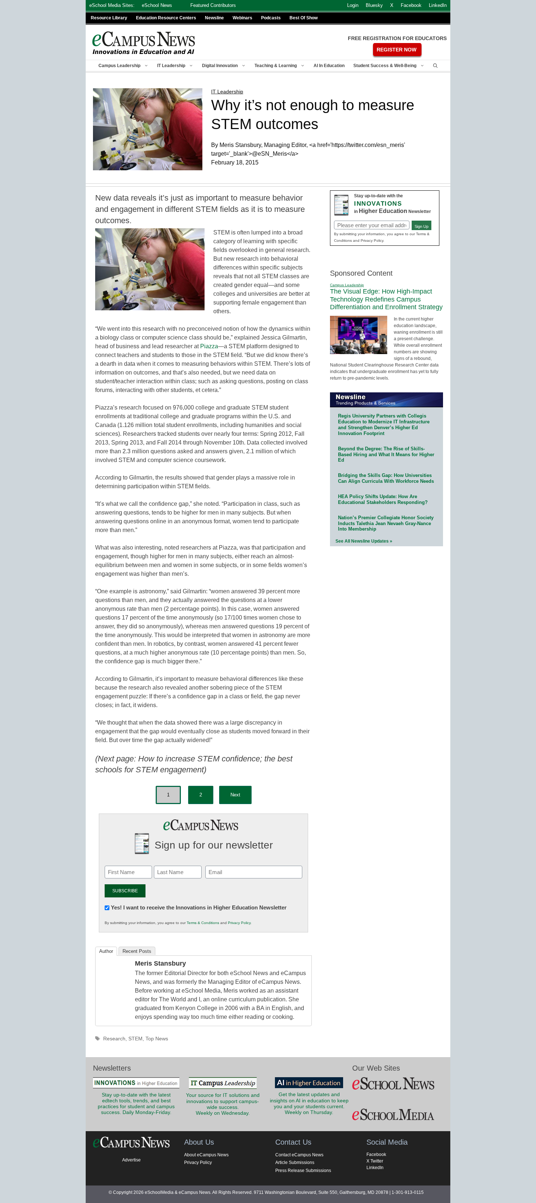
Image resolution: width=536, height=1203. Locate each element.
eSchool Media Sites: (112, 5)
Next (235, 795)
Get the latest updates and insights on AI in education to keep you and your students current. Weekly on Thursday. (309, 1103)
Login (352, 5)
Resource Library (109, 17)
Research (114, 1038)
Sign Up (421, 226)
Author (106, 951)
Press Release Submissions (303, 1170)
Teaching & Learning (276, 65)
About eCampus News (206, 1154)
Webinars (242, 17)
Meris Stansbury (160, 963)
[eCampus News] (144, 43)
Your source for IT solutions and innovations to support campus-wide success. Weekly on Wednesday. (223, 1104)
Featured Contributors (213, 5)
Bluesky (374, 5)
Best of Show (304, 17)
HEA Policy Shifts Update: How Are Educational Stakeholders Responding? (383, 499)
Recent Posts (137, 951)
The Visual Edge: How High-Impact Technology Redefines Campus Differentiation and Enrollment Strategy (386, 299)
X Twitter (374, 1161)
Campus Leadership (119, 65)
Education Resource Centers (166, 17)
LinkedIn (375, 1167)
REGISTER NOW (396, 50)
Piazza (209, 346)
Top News (156, 1038)
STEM (135, 1038)
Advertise (131, 1160)
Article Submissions (294, 1162)
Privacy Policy (239, 923)
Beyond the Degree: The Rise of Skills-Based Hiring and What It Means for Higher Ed (386, 454)
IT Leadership (171, 65)
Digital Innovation (220, 65)
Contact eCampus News (299, 1154)
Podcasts (271, 17)
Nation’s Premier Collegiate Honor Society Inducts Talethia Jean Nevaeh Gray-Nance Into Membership (386, 523)
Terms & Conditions (203, 923)
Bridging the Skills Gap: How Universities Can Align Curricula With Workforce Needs (386, 478)
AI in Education (329, 65)
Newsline (214, 17)
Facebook (376, 1154)
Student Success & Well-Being (384, 65)
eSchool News (157, 5)
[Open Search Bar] (435, 65)
